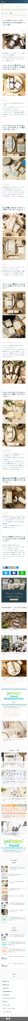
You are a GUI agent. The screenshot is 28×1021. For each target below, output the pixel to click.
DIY (4, 709)
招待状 (10, 6)
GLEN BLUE (6, 184)
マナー (25, 6)
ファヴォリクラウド (12, 681)
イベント (21, 709)
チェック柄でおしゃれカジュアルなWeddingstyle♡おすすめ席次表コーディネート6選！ (13, 23)
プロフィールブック (7, 713)
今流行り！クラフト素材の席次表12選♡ (11, 629)
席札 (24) (5, 1001)
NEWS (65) (6, 988)
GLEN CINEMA (7, 342)
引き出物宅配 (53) (7, 991)
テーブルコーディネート (14, 29)
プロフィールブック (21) (9, 1008)
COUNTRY (5, 513)
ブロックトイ (21, 681)
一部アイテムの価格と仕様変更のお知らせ (16, 963)
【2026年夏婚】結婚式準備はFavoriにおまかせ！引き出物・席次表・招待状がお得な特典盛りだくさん (17, 919)
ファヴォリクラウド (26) (9, 998)
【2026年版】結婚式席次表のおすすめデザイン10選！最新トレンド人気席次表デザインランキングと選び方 (14, 764)
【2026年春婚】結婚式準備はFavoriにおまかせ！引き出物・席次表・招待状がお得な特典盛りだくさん (17, 950)
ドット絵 (5, 681)
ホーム (2, 13)
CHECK (4, 100)
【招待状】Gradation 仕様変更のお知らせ (16, 956)
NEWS (2, 6)
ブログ (2, 4)
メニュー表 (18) (7, 1011)
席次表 (18, 6)
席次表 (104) (6, 984)
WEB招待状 (15, 709)
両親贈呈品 (15, 713)
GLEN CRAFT (6, 450)
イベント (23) (6, 1005)
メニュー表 (22, 29)
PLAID (4, 264)
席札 (4, 683)
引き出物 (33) (6, 994)
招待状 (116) (6, 981)
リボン (5, 656)
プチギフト (14, 711)
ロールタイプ (17, 342)
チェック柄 (6, 29)
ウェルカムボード (7, 711)
